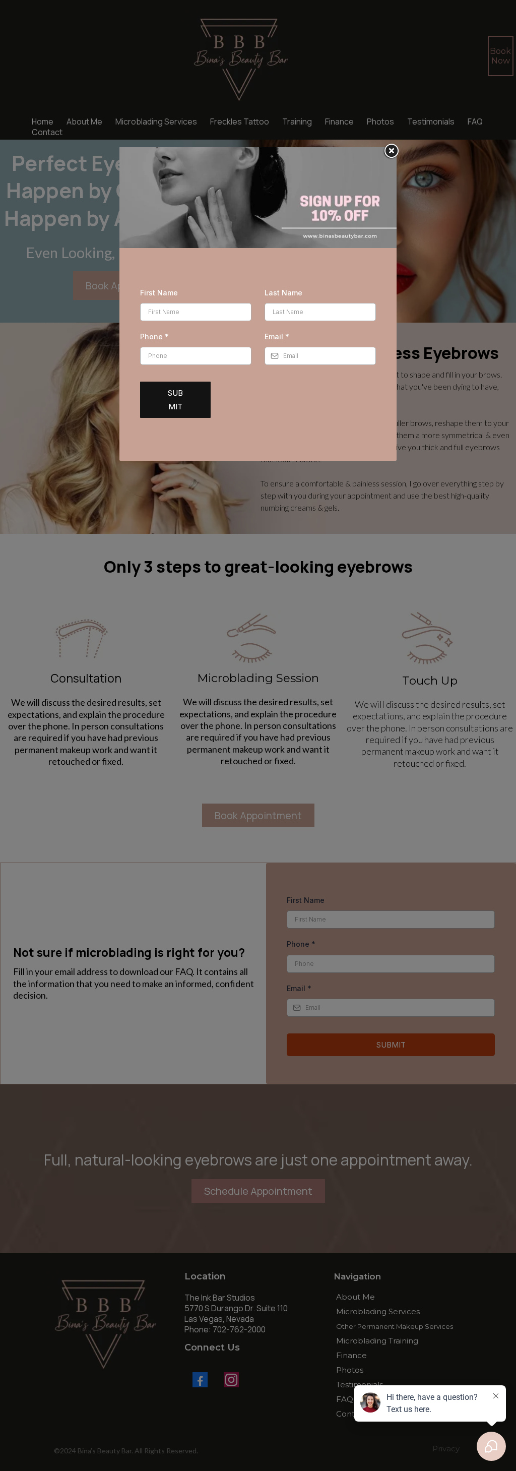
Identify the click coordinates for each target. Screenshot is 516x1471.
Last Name (283, 292)
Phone (154, 336)
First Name (159, 292)
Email (277, 336)
